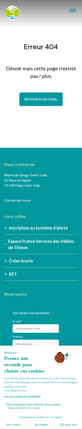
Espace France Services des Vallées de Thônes (41, 244)
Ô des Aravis (21, 260)
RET (13, 274)
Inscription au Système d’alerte (38, 227)
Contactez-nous (17, 200)
